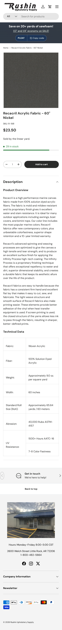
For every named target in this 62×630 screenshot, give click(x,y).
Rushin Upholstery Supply (22, 622)
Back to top (31, 488)
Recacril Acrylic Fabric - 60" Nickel (27, 48)
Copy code (38, 38)
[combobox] (31, 16)
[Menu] (56, 6)
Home (5, 48)
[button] (49, 6)
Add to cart (41, 164)
